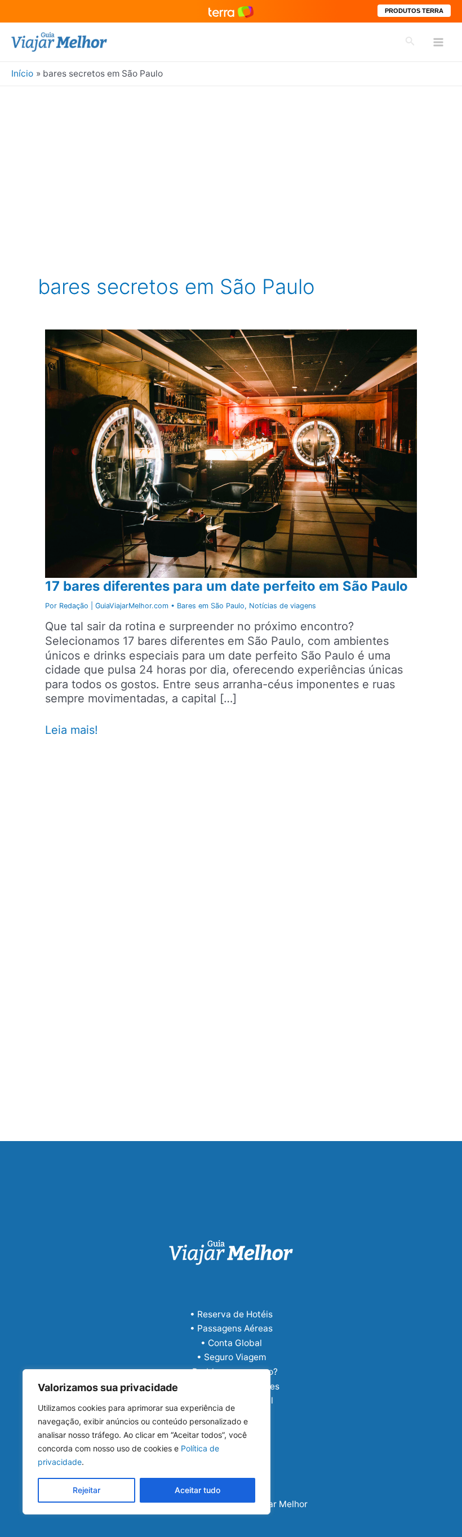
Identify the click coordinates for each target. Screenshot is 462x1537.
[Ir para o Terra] (231, 11)
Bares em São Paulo (211, 606)
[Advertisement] (231, 171)
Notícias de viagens (282, 606)
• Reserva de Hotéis (231, 1314)
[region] (146, 1441)
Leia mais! (71, 730)
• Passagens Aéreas (231, 1328)
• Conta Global (231, 1343)
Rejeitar (86, 1490)
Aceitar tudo (197, 1490)
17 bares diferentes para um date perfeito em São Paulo (226, 586)
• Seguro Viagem (231, 1357)
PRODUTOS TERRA (414, 10)
